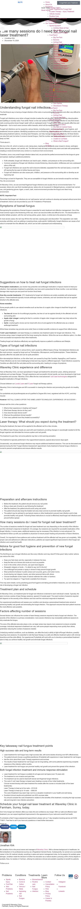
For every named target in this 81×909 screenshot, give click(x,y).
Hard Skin (56, 49)
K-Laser (30, 384)
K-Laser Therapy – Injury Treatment (61, 12)
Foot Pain (52, 35)
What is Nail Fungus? (60, 68)
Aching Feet (57, 42)
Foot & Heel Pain (59, 44)
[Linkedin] (13, 866)
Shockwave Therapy (60, 33)
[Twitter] (7, 866)
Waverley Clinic (42, 850)
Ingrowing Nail (58, 61)
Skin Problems (54, 47)
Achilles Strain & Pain (61, 28)
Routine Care (54, 16)
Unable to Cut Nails (60, 66)
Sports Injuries (54, 26)
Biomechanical (50, 21)
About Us (48, 4)
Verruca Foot (57, 56)
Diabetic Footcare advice (58, 19)
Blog (47, 70)
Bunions (56, 40)
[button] (5, 827)
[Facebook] (2, 866)
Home (47, 2)
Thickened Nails (59, 63)
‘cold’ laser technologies (58, 377)
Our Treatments (50, 23)
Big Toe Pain (57, 37)
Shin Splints (57, 30)
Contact (48, 73)
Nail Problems (54, 59)
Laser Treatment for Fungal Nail (60, 9)
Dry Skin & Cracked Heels (62, 54)
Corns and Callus (59, 52)
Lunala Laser (19, 384)
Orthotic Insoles (54, 14)
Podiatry (48, 7)
